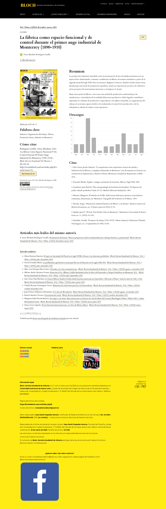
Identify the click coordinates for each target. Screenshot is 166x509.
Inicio (22, 14)
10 (36, 313)
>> (40, 313)
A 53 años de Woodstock (62, 292)
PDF (143, 37)
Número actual (83, 14)
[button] (27, 60)
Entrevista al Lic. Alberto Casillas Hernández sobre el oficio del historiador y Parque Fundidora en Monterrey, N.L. (94, 272)
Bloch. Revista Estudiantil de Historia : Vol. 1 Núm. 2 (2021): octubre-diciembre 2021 (95, 295)
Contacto (104, 4)
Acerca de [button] (37, 14)
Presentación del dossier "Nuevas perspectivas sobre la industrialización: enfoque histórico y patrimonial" (89, 237)
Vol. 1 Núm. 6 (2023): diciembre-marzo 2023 (38, 27)
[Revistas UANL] (91, 358)
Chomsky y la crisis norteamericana (63, 269)
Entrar (127, 4)
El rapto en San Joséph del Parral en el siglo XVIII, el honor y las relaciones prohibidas (76, 256)
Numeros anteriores (107, 14)
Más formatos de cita (28, 174)
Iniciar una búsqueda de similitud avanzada (49, 318)
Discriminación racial (52, 295)
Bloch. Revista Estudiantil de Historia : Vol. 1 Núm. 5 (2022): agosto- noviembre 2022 (111, 269)
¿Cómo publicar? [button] (59, 14)
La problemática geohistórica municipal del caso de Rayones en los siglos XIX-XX (74, 262)
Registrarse (119, 4)
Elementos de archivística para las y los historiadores (72, 285)
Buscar (111, 4)
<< (21, 313)
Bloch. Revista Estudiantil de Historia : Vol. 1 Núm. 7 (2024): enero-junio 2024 (54, 282)
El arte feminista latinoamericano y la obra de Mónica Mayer (65, 305)
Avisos (127, 14)
